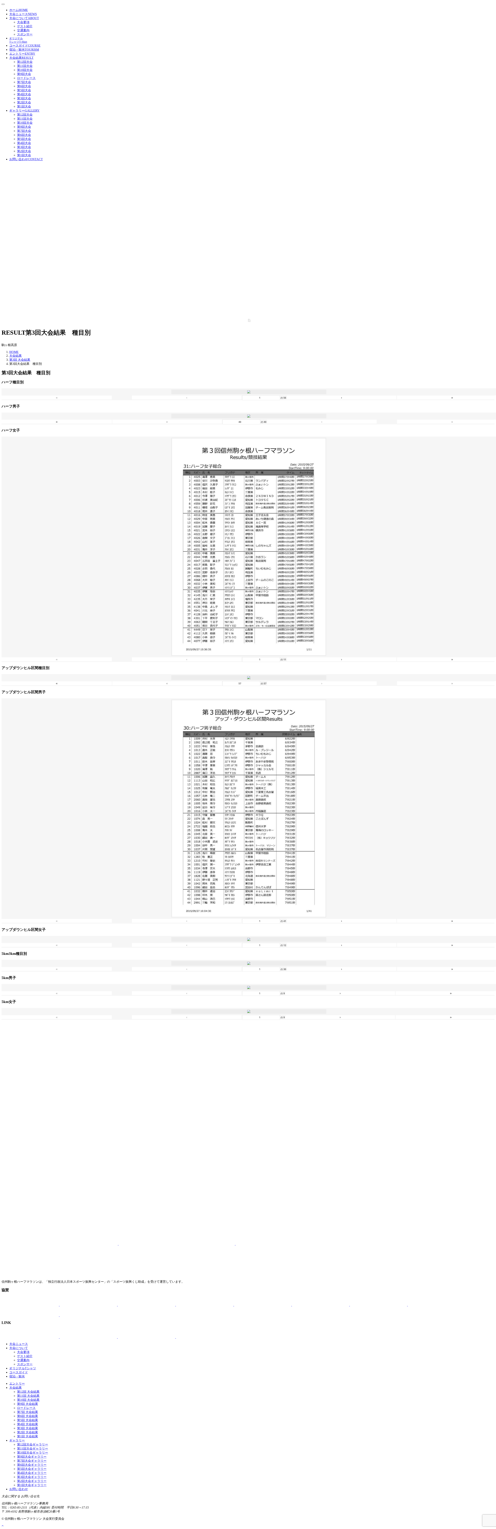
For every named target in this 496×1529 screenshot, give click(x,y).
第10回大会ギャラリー (32, 1452)
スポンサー (25, 34)
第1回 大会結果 (27, 1436)
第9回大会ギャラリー (31, 1456)
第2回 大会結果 (27, 1432)
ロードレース (26, 78)
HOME (14, 352)
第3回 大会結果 (19, 359)
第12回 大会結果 (28, 1391)
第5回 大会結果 (27, 1420)
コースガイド (24, 45)
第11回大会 (25, 65)
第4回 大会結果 (27, 1424)
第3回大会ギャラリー (31, 1477)
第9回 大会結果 (27, 1403)
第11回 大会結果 (28, 1395)
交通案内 (23, 30)
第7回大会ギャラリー (31, 1460)
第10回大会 (25, 70)
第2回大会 (24, 102)
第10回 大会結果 (28, 1399)
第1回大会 (24, 106)
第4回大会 (24, 94)
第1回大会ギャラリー (31, 1485)
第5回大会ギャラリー (31, 1468)
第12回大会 (25, 61)
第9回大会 (24, 74)
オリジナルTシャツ (22, 1368)
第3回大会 (24, 98)
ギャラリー (24, 110)
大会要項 (23, 22)
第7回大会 (24, 82)
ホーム (18, 10)
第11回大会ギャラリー (32, 1448)
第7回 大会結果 (27, 1412)
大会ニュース (23, 14)
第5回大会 (24, 90)
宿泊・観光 (24, 49)
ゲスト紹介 (25, 26)
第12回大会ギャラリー (32, 1444)
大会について (24, 18)
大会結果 (21, 57)
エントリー (22, 53)
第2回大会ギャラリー (31, 1481)
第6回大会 (24, 86)
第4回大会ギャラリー (31, 1472)
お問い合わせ (26, 159)
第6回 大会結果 (27, 1416)
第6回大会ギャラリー (31, 1464)
